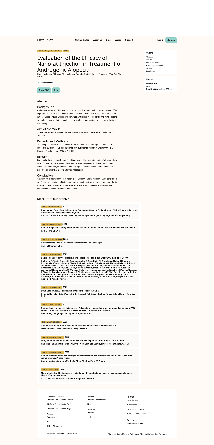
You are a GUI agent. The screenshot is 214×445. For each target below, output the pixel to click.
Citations (90, 404)
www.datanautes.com (135, 409)
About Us (97, 40)
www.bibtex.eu (132, 400)
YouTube (90, 417)
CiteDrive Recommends (96, 400)
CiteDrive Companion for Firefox (59, 404)
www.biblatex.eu (133, 405)
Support (129, 40)
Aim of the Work (152, 63)
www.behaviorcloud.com (136, 414)
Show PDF (44, 90)
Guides (118, 40)
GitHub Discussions (54, 426)
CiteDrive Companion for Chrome (60, 400)
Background (151, 60)
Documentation (53, 417)
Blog (108, 40)
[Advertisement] (107, 18)
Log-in (160, 40)
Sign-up (171, 40)
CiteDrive (90, 413)
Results (149, 68)
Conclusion (150, 71)
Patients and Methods (154, 65)
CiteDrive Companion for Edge (59, 409)
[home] (45, 41)
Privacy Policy (72, 434)
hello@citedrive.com (135, 424)
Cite (56, 90)
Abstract (149, 57)
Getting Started (82, 40)
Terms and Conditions (55, 434)
